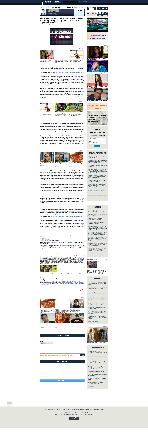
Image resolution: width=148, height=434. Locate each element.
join (46, 238)
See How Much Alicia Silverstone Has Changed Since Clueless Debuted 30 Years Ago (62, 311)
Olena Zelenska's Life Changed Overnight (47, 163)
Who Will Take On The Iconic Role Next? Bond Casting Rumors (46, 326)
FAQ (59, 409)
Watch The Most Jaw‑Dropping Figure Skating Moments (47, 114)
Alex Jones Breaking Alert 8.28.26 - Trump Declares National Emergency (96, 181)
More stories (57, 14)
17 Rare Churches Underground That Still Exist (96, 342)
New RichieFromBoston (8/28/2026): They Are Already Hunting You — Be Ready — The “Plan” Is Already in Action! (97, 176)
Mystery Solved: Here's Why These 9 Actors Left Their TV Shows (92, 271)
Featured (46, 3)
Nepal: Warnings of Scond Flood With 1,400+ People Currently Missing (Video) (97, 219)
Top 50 (90, 3)
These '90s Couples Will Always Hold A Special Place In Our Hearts (62, 326)
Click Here (50, 242)
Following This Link (45, 284)
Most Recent (94, 3)
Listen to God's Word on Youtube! (97, 35)
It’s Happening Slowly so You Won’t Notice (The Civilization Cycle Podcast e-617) (96, 358)
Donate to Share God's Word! (97, 38)
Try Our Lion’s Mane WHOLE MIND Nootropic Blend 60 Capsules (53, 252)
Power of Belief (66, 3)
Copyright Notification (85, 409)
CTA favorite (57, 166)
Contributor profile (51, 14)
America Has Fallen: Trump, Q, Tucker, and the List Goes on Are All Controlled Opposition (97, 190)
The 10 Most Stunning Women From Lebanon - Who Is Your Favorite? (97, 87)
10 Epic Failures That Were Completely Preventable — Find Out (76, 163)
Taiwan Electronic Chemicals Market (65, 67)
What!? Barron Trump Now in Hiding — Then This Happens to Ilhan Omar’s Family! (97, 197)
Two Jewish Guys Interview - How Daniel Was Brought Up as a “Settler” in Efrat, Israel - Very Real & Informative (97, 362)
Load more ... (62, 380)
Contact (63, 409)
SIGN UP (92, 135)
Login (103, 2)
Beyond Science (60, 3)
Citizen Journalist (68, 242)
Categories (104, 3)
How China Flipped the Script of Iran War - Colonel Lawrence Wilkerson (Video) (96, 304)
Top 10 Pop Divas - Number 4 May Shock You (97, 73)
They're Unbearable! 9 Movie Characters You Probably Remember (97, 59)
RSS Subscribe (95, 409)
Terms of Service (74, 409)
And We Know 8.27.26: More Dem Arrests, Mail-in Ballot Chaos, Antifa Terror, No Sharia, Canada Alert (97, 317)
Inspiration (80, 3)
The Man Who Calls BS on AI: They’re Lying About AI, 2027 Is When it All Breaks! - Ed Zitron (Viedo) (97, 312)
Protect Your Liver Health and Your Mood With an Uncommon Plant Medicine (97, 375)
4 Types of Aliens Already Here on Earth (96, 371)
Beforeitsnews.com (49, 7)
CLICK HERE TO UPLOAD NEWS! (102, 15)
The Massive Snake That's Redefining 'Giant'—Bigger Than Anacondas (75, 114)
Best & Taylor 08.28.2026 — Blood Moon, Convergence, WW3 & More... (96, 223)
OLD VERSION (103, 8)
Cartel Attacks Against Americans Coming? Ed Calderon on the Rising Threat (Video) (97, 215)
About (45, 409)
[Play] (97, 24)
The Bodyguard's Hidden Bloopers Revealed (75, 311)
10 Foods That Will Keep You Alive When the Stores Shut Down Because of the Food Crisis (97, 352)
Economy (50, 3)
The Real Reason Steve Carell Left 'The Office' (97, 100)
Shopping (99, 3)
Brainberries (42, 115)
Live (84, 3)
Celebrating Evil (91, 386)
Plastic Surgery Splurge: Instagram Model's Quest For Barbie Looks (102, 272)
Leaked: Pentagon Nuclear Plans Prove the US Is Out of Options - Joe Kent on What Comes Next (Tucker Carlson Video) (97, 249)
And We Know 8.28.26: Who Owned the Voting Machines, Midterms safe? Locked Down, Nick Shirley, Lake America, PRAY (97, 161)
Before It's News (52, 1)
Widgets (101, 409)
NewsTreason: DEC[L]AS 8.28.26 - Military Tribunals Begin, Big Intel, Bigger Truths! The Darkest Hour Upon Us (97, 185)
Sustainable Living (73, 3)
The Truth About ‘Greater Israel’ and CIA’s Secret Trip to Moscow (96, 308)
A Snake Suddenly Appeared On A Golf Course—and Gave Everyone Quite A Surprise (61, 114)
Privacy (67, 409)
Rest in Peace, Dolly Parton (93, 355)
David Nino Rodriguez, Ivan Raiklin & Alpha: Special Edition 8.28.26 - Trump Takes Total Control (97, 283)
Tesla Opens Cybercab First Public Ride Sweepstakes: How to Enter (96, 383)
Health (54, 3)
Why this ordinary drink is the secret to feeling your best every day (61, 163)
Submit (97, 146)
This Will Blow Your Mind (93, 321)
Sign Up (106, 2)
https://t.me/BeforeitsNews (93, 121)
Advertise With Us (52, 409)
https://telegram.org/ (103, 117)
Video (87, 3)
